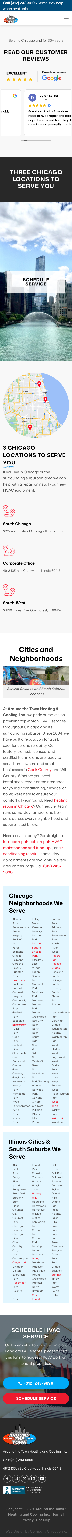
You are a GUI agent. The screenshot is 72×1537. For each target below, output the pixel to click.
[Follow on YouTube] (42, 1479)
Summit (56, 1274)
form (16, 1357)
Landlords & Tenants (23, 1351)
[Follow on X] (25, 1479)
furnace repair (15, 841)
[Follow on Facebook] (7, 1479)
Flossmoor (19, 1282)
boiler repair (39, 841)
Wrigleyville (58, 1118)
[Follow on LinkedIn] (33, 1479)
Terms (57, 1514)
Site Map (43, 1519)
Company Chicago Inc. (48, 1531)
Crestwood (19, 1262)
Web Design (14, 1531)
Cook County (40, 769)
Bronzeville (19, 980)
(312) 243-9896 (24, 2)
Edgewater (19, 1024)
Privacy (28, 1519)
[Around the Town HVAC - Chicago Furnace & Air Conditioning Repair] (18, 18)
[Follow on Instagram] (16, 1479)
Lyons (35, 1258)
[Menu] (66, 18)
